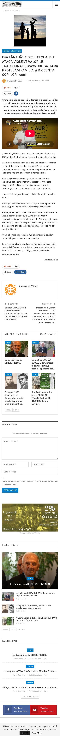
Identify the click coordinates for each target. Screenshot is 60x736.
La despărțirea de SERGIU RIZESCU (30, 584)
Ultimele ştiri (16, 51)
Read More (37, 733)
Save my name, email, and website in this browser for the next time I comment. (30, 483)
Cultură (8, 374)
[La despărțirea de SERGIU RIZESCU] (16, 349)
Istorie (8, 342)
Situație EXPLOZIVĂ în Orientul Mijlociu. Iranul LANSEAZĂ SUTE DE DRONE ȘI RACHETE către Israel (16, 314)
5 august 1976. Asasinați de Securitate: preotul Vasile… (30, 687)
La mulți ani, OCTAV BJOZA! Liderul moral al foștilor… (30, 671)
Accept (25, 733)
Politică (6, 51)
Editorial (35, 342)
